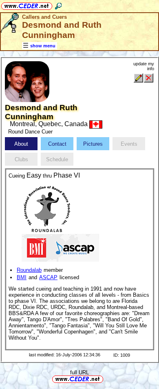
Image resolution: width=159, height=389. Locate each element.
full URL (79, 372)
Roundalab (29, 270)
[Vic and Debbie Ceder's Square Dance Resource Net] (26, 5)
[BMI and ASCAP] (60, 247)
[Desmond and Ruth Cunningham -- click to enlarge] (27, 100)
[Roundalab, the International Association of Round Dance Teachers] (47, 209)
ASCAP (48, 277)
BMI (21, 277)
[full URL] (106, 379)
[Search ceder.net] (58, 5)
